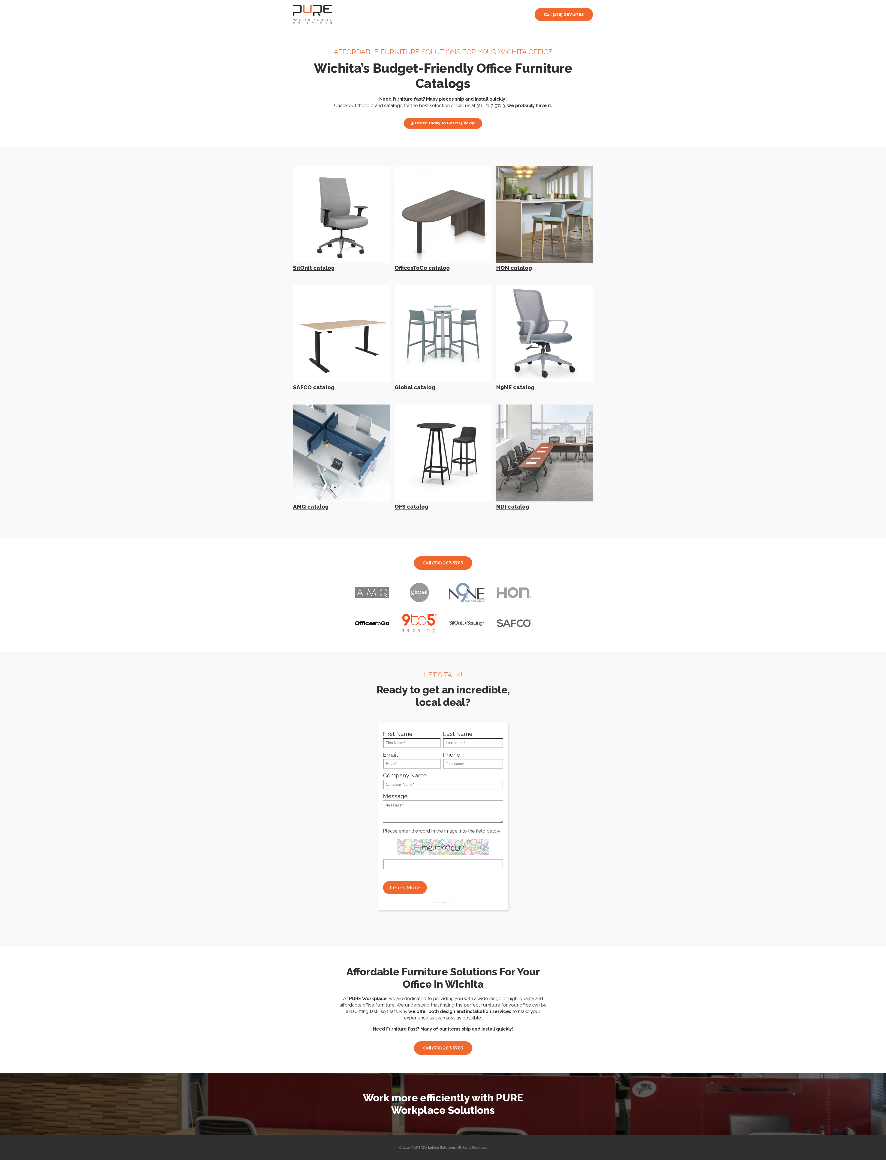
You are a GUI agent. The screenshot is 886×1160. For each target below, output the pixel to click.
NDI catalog (512, 506)
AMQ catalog (311, 506)
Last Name (457, 734)
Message (395, 796)
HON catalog (514, 267)
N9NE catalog (515, 387)
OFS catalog (411, 506)
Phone (451, 754)
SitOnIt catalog (314, 267)
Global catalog (415, 387)
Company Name (405, 775)
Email (390, 754)
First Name (397, 734)
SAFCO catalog (313, 387)
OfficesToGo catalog (422, 267)
